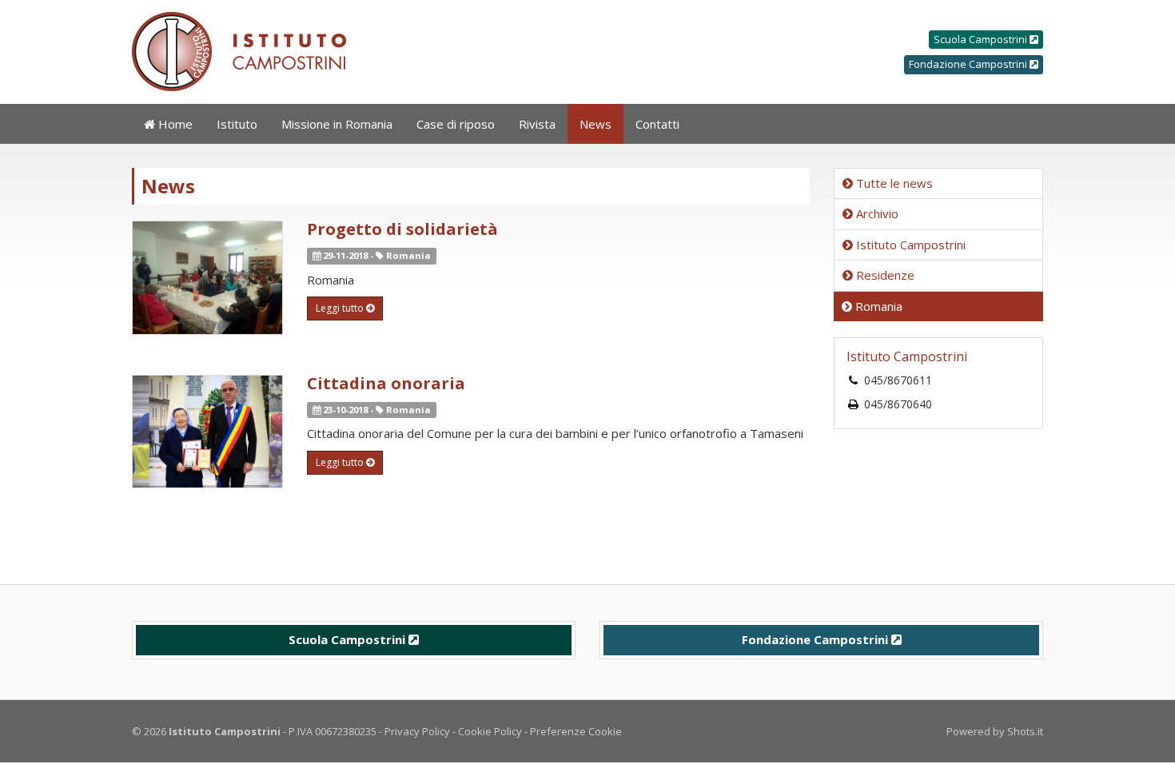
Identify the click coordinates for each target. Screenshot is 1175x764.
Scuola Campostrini (982, 39)
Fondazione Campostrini (969, 64)
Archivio (875, 213)
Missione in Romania (336, 124)
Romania (877, 306)
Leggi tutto (341, 308)
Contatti (657, 124)
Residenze (883, 275)
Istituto (237, 124)
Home (174, 124)
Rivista (537, 124)
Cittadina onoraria (386, 383)
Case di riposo (455, 124)
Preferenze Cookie (576, 731)
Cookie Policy (490, 731)
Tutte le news (893, 183)
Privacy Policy (417, 731)
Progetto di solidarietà (402, 229)
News (595, 124)
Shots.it (1025, 731)
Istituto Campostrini (909, 245)
